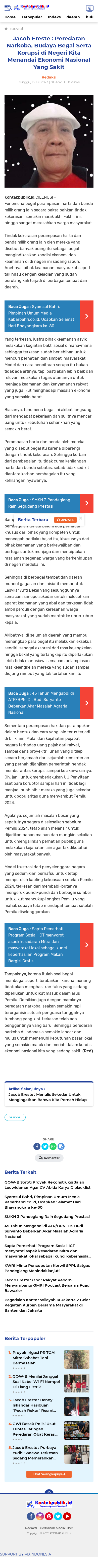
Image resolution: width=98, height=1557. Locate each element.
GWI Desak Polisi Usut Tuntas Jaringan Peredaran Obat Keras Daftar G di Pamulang (34, 1429)
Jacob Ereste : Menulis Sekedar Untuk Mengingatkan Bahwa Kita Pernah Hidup (48, 1097)
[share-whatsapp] (53, 1146)
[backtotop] (49, 1493)
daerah (73, 17)
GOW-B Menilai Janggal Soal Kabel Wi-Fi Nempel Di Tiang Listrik (36, 1381)
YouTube (70, 1522)
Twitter (60, 1522)
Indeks (54, 17)
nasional (15, 1117)
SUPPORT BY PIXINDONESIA (25, 1554)
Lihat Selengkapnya (48, 1474)
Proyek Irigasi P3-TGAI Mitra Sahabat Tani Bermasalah (34, 1357)
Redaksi (31, 1528)
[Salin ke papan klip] (61, 1146)
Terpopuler (32, 17)
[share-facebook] (36, 1146)
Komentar (51, 1158)
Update (67, 520)
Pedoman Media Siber (56, 1528)
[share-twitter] (44, 1146)
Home (10, 17)
